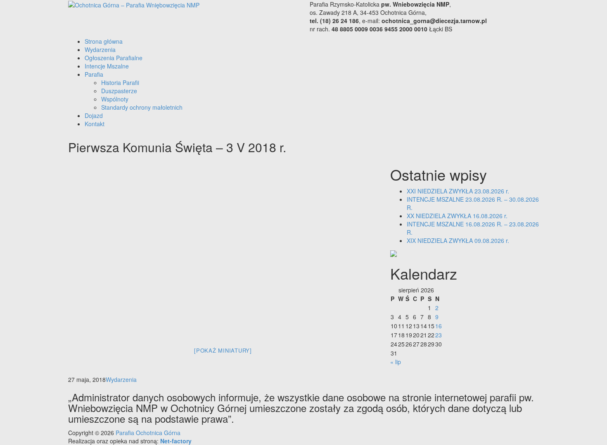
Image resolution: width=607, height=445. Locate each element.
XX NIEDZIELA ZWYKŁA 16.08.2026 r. (457, 216)
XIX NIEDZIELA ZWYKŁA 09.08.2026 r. (458, 240)
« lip (395, 362)
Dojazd (94, 115)
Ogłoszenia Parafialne (113, 58)
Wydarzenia (100, 49)
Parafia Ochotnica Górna (148, 433)
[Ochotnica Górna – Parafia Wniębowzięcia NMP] (133, 4)
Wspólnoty (114, 99)
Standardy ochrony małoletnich (142, 107)
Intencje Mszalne (107, 66)
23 (438, 335)
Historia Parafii (120, 82)
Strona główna (104, 41)
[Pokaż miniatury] (223, 350)
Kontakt (94, 124)
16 (438, 326)
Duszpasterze (119, 91)
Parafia (94, 74)
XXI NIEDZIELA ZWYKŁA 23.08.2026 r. (458, 191)
